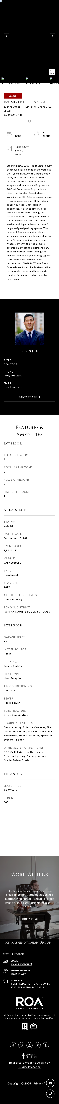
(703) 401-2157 (13, 375)
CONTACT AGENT (30, 397)
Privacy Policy (42, 1083)
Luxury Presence (29, 1066)
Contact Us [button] (29, 919)
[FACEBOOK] (13, 1045)
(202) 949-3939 (18, 974)
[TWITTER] (38, 1045)
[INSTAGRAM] (21, 1045)
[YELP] (46, 1045)
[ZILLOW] (29, 1045)
